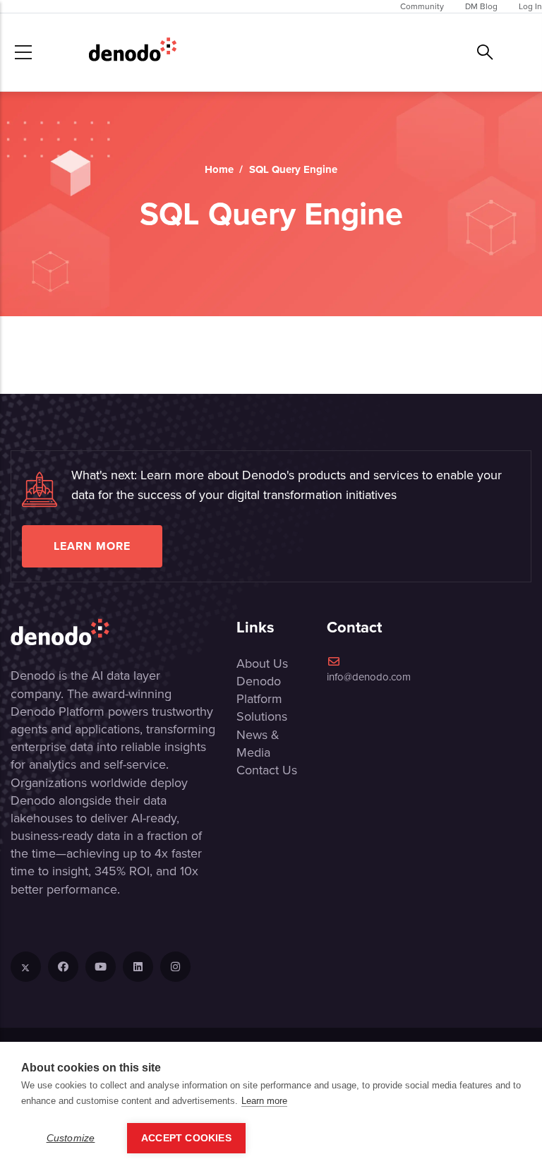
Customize (71, 1138)
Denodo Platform (259, 690)
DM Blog (481, 6)
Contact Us (266, 770)
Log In (530, 6)
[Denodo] (132, 52)
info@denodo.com (369, 677)
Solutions (261, 716)
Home (219, 169)
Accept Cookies (186, 1138)
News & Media (257, 744)
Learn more (92, 546)
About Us (262, 663)
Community (422, 6)
